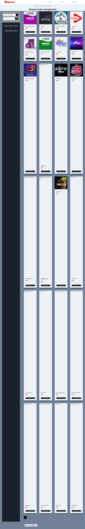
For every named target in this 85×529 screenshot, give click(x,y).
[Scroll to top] (83, 527)
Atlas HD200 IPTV (29, 278)
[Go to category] (17, 15)
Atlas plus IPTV (29, 392)
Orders (62, 2)
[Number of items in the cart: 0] (3, 28)
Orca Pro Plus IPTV (29, 78)
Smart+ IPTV (43, 392)
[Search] (16, 18)
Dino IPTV (74, 51)
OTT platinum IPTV (44, 505)
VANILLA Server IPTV (45, 51)
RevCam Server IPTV (76, 392)
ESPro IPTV (58, 78)
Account (74, 2)
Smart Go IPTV (75, 505)
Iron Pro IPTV (59, 51)
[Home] (34, 6)
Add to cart (30, 31)
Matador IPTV (43, 166)
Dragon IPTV (28, 505)
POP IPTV (58, 505)
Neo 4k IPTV (58, 191)
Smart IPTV (74, 78)
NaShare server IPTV (60, 392)
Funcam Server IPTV (30, 26)
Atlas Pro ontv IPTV (60, 26)
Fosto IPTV (74, 278)
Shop (50, 2)
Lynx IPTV (43, 26)
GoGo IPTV (74, 26)
